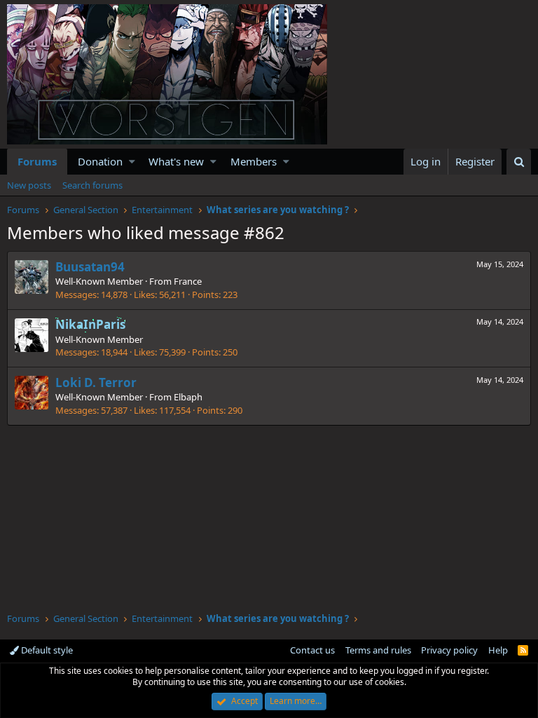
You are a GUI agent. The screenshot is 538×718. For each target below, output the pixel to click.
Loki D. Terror (96, 382)
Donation (100, 161)
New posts (29, 185)
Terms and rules (378, 650)
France (188, 281)
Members (253, 161)
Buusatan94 (90, 267)
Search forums (92, 185)
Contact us (312, 650)
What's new (176, 161)
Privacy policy (449, 650)
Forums (37, 161)
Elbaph (188, 397)
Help (498, 650)
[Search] (518, 162)
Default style (46, 650)
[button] (132, 162)
